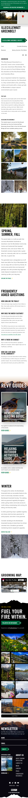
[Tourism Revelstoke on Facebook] (10, 783)
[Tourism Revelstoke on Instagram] (15, 783)
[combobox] (19, 12)
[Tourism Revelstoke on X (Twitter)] (13, 783)
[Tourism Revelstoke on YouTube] (18, 783)
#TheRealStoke (12, 628)
